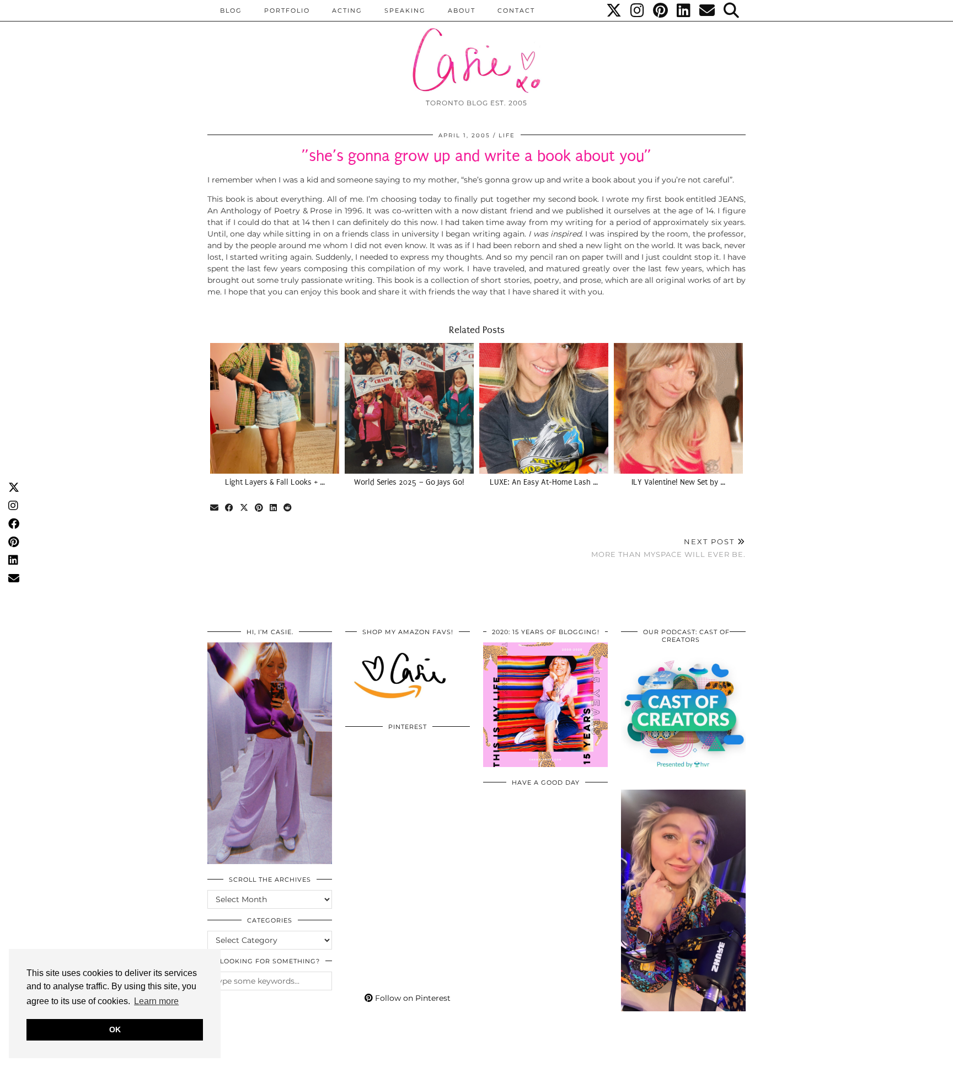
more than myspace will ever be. (668, 548)
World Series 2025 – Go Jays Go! (409, 482)
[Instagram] (637, 10)
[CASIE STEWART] (476, 50)
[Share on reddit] (288, 508)
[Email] (707, 10)
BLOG (231, 10)
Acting (347, 10)
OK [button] (115, 1029)
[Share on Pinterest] (259, 508)
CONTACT (516, 10)
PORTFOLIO (287, 10)
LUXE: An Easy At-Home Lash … (544, 482)
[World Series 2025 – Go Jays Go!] (409, 408)
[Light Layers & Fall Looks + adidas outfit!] (274, 408)
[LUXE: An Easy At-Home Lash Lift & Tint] (543, 408)
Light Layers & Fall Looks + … (275, 482)
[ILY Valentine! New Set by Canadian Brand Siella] (678, 408)
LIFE (507, 135)
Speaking (405, 10)
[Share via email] (214, 508)
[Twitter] (614, 10)
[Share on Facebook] (229, 508)
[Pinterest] (661, 10)
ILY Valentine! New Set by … (678, 482)
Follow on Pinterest (412, 998)
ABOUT (461, 10)
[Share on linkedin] (274, 508)
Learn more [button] (156, 1001)
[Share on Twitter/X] (244, 508)
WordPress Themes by (687, 1054)
